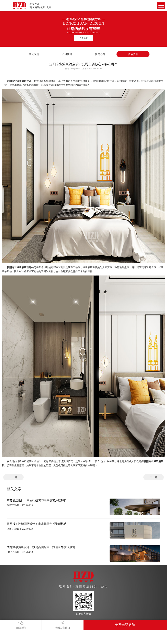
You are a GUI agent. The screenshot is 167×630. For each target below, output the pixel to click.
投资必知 (100, 54)
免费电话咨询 (125, 625)
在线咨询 (21, 627)
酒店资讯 (133, 54)
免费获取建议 (62, 627)
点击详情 (83, 38)
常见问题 (34, 54)
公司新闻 (67, 54)
